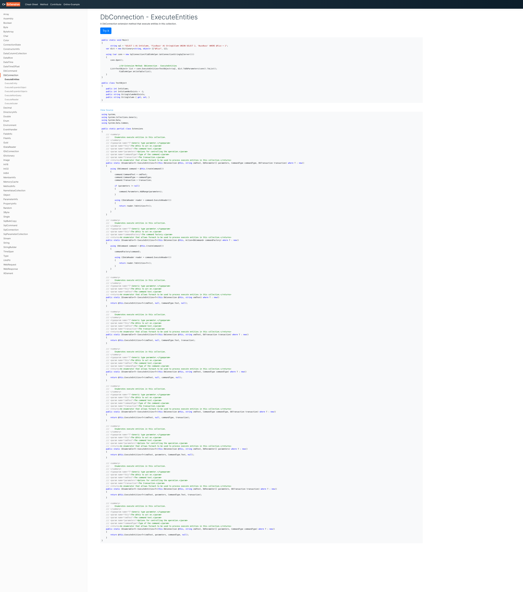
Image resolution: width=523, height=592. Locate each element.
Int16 (5, 164)
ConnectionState (12, 44)
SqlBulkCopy (10, 221)
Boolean (7, 23)
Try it (106, 30)
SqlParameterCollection (15, 234)
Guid (5, 142)
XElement (8, 273)
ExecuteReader (12, 99)
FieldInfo (7, 133)
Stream (7, 238)
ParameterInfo (10, 199)
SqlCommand (10, 225)
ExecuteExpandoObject (15, 87)
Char (5, 36)
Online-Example (71, 4)
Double (7, 116)
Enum (6, 120)
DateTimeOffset (11, 66)
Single (6, 216)
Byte (5, 27)
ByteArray (8, 31)
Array (6, 14)
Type (5, 255)
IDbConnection (11, 151)
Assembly (8, 18)
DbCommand (10, 70)
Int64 (6, 173)
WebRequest (9, 264)
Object (6, 194)
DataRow (8, 57)
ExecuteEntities (12, 79)
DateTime (8, 62)
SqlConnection (11, 229)
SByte (6, 212)
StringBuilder (10, 247)
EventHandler (10, 129)
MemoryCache (10, 181)
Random (7, 208)
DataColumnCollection (15, 53)
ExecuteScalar (11, 103)
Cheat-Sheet (31, 4)
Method (44, 4)
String (6, 242)
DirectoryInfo (10, 112)
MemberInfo (9, 177)
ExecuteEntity (11, 83)
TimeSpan (8, 251)
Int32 (6, 168)
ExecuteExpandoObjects (16, 91)
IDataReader (9, 147)
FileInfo (7, 138)
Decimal (7, 107)
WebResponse (10, 269)
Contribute (55, 4)
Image (6, 160)
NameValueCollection (14, 190)
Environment (9, 125)
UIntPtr (7, 260)
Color (6, 40)
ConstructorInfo (11, 49)
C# (11, 4)
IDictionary (9, 155)
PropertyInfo (9, 203)
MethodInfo (9, 186)
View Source (106, 110)
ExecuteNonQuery (13, 95)
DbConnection (10, 75)
